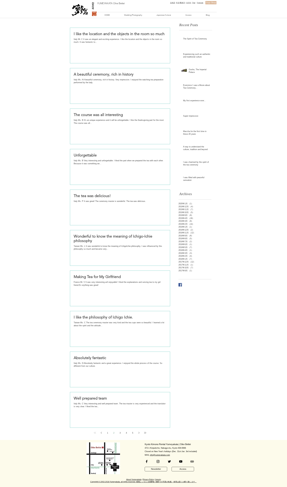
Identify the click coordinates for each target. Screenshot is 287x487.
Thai (193, 3)
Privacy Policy (148, 479)
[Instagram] (158, 461)
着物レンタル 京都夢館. (145, 482)
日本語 (172, 3)
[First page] (95, 432)
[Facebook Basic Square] (180, 284)
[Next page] (139, 432)
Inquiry (158, 479)
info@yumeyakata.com (160, 455)
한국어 (188, 3)
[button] (133, 15)
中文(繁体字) (180, 3)
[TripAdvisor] (192, 461)
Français (200, 3)
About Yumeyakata (133, 479)
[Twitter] (169, 461)
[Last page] (145, 432)
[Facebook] (147, 461)
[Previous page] (101, 432)
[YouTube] (181, 461)
